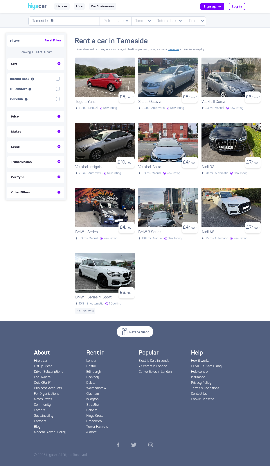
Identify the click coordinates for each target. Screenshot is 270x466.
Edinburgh (93, 372)
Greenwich (94, 421)
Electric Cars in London (155, 361)
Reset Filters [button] (53, 40)
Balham (91, 410)
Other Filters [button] (20, 192)
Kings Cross (94, 416)
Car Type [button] (17, 177)
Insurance (198, 377)
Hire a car (40, 361)
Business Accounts (48, 388)
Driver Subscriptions (48, 372)
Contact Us (199, 394)
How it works (200, 361)
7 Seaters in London (153, 366)
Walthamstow (96, 388)
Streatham (93, 405)
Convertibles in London (155, 372)
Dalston (91, 383)
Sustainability (43, 416)
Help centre (199, 372)
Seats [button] (15, 146)
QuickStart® (42, 383)
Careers (39, 410)
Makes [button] (16, 131)
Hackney (92, 377)
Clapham (92, 394)
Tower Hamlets (97, 427)
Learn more (173, 50)
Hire (79, 6)
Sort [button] (14, 63)
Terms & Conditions (205, 388)
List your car (43, 366)
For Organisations (46, 394)
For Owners (42, 377)
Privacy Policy (201, 383)
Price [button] (15, 116)
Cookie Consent (202, 399)
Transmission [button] (21, 162)
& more (91, 432)
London (91, 361)
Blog (37, 427)
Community (42, 405)
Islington (92, 399)
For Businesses (102, 6)
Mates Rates (43, 399)
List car (61, 6)
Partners (40, 421)
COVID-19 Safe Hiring (206, 366)
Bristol (91, 366)
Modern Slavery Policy (50, 432)
